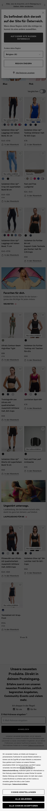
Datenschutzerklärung (10, 770)
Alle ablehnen (23, 798)
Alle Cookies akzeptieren (23, 805)
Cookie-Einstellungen (23, 792)
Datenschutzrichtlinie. (20, 784)
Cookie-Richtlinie (26, 768)
